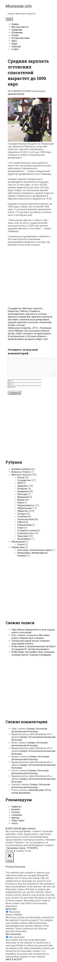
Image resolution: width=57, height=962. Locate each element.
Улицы (14, 43)
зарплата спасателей (19, 316)
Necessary (14, 911)
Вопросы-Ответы (20, 471)
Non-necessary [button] (13, 934)
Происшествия (25, 519)
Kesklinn (15, 809)
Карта (14, 41)
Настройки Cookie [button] (16, 848)
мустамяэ (13, 319)
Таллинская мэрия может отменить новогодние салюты (30, 642)
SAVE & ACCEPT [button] (14, 959)
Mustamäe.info (19, 6)
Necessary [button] (11, 909)
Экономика (23, 538)
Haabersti (16, 806)
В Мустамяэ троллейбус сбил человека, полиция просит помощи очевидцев (33, 653)
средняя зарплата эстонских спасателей (29, 322)
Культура (22, 494)
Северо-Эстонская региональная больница (29, 730)
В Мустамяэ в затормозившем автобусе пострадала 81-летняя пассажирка (33, 648)
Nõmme (15, 817)
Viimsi (14, 823)
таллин (11, 325)
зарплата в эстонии (35, 314)
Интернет (22, 488)
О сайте (15, 49)
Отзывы (15, 35)
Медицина (23, 497)
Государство (14, 308)
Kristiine (15, 812)
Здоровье (22, 485)
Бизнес (21, 477)
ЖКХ (20, 483)
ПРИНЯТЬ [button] (32, 848)
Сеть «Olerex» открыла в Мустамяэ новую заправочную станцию (30, 636)
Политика (22, 516)
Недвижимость (25, 505)
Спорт (20, 527)
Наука (20, 502)
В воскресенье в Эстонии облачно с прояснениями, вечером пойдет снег (28, 337)
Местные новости (19, 27)
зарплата (19, 314)
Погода (21, 513)
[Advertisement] (28, 277)
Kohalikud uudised (20, 469)
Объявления (17, 32)
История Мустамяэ (20, 38)
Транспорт (16, 46)
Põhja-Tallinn (17, 820)
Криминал (22, 491)
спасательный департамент (34, 319)
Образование (24, 508)
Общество (13, 311)
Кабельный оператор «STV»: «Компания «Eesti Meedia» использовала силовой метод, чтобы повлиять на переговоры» (29, 331)
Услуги (21, 544)
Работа (23, 311)
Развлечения (24, 525)
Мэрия (20, 499)
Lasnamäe (16, 815)
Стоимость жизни (27, 530)
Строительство (25, 533)
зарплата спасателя (41, 316)
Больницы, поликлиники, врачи (34, 550)
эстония (20, 325)
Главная (15, 24)
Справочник (16, 29)
